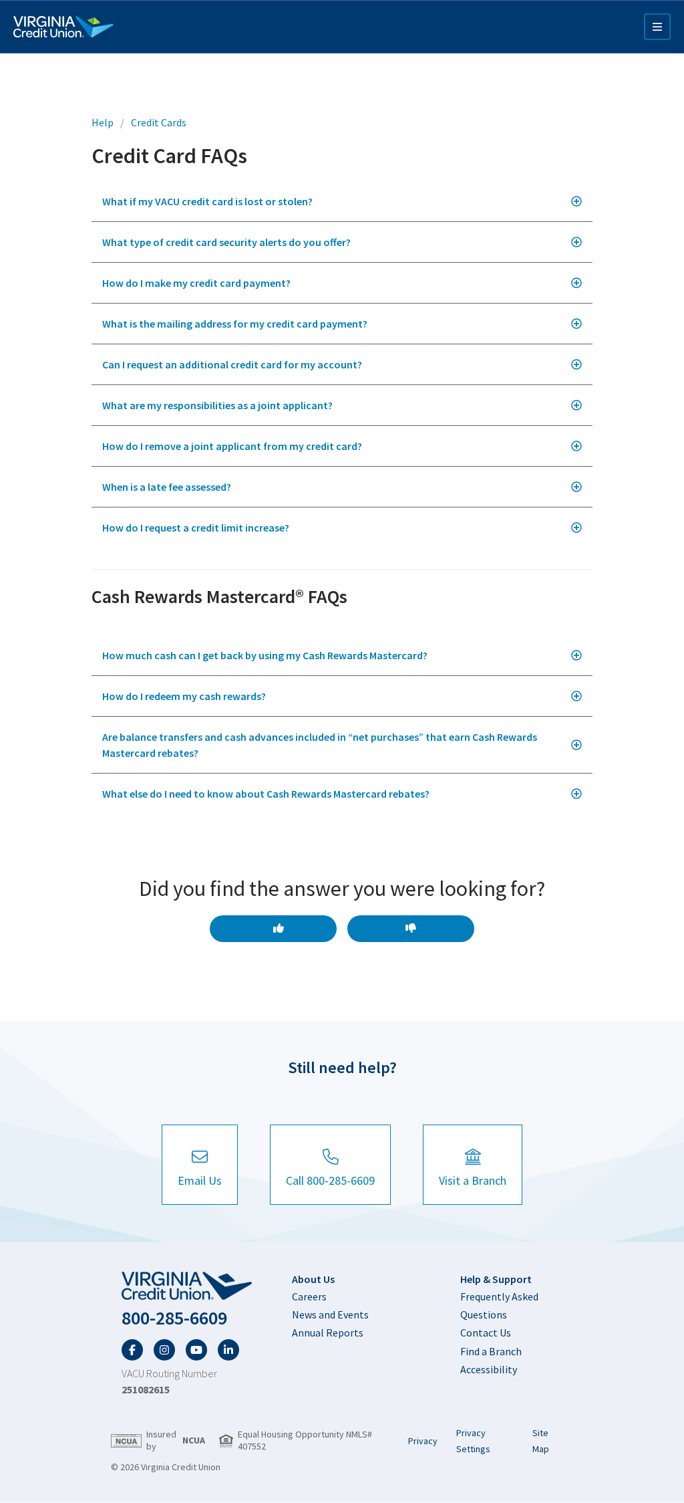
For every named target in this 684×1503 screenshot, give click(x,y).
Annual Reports (327, 1332)
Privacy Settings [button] (473, 1441)
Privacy (423, 1441)
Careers (309, 1296)
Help (103, 122)
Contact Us (485, 1332)
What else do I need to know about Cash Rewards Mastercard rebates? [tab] (266, 793)
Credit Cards (158, 122)
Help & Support (496, 1279)
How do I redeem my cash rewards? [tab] (184, 696)
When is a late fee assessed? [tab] (166, 486)
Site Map (540, 1441)
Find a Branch (491, 1351)
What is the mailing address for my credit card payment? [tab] (234, 323)
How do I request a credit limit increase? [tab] (195, 527)
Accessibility (488, 1369)
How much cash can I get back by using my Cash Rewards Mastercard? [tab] (265, 655)
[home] (187, 1286)
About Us (313, 1279)
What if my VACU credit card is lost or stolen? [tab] (207, 201)
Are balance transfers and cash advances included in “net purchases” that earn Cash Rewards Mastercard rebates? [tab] (319, 745)
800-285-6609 (174, 1318)
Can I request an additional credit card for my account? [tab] (232, 364)
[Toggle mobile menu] (657, 26)
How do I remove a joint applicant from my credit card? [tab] (232, 446)
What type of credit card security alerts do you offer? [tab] (226, 242)
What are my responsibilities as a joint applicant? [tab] (217, 405)
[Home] (63, 26)
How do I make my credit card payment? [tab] (196, 283)
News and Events (330, 1314)
